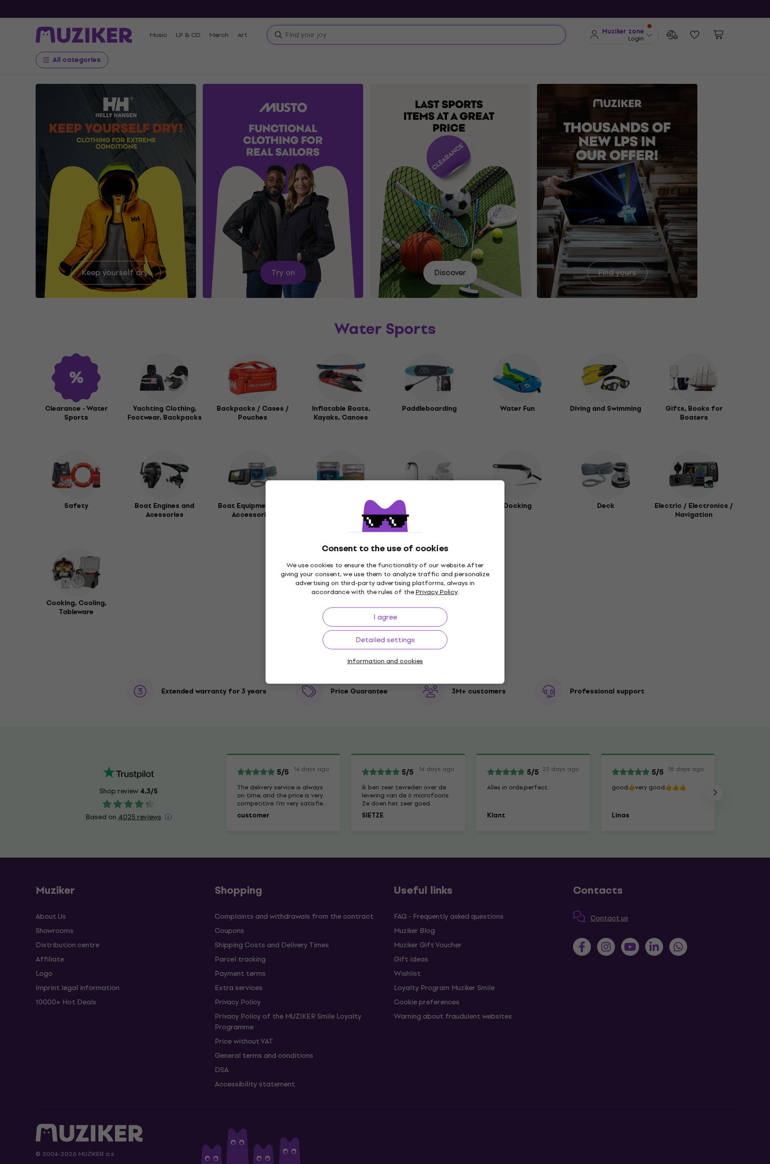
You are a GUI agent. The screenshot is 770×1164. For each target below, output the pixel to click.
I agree (385, 617)
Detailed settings (385, 639)
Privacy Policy (437, 592)
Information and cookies (385, 661)
